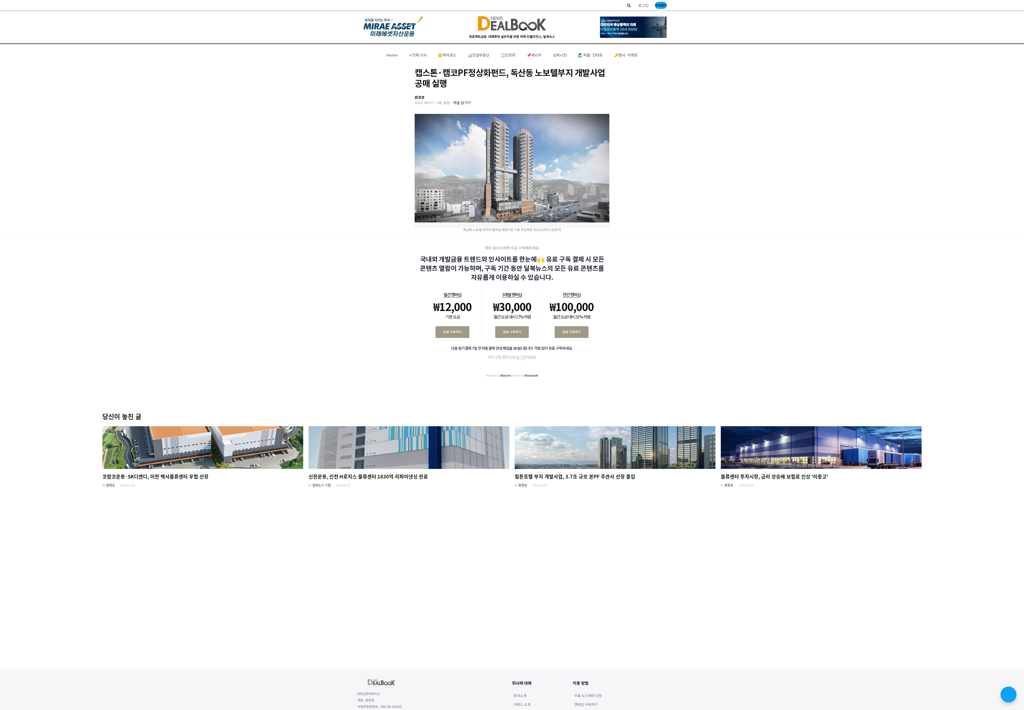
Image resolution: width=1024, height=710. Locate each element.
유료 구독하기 (452, 331)
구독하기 (661, 5)
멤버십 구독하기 (586, 705)
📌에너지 (534, 55)
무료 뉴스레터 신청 (588, 696)
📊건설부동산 (478, 55)
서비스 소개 (522, 705)
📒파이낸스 (447, 55)
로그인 (643, 5)
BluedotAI (531, 375)
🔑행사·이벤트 (626, 55)
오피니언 (560, 55)
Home (392, 55)
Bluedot (506, 375)
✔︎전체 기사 (418, 55)
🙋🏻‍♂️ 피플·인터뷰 (590, 55)
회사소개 (520, 696)
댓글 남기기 (462, 102)
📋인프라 (508, 55)
